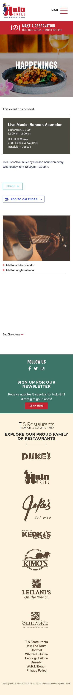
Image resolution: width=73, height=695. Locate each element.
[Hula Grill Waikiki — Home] (14, 11)
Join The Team (36, 646)
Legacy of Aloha (36, 658)
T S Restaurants (36, 642)
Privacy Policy (37, 670)
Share (11, 186)
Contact (36, 650)
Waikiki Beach (36, 666)
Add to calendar (24, 199)
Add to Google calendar (20, 270)
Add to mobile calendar (20, 265)
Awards (36, 662)
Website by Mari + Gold (60, 684)
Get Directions (12, 334)
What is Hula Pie (36, 654)
